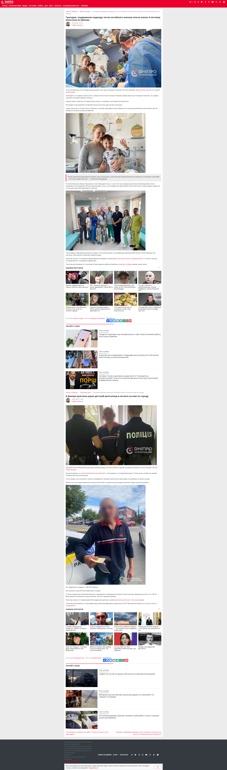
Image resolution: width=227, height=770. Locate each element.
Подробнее (92, 768)
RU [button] (190, 2)
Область (58, 6)
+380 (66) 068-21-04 (70, 761)
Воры (99, 658)
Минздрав (71, 92)
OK (158, 767)
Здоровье (93, 318)
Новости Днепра (72, 11)
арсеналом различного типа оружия (127, 600)
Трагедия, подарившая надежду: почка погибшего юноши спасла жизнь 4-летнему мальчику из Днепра (138, 733)
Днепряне (101, 318)
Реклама (84, 6)
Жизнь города (85, 11)
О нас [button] (115, 755)
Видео (25, 6)
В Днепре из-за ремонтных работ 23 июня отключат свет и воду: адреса (87, 733)
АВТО (51, 6)
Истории (32, 6)
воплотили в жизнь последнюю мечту (130, 259)
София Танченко (77, 25)
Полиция (94, 658)
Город (4, 6)
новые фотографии (125, 264)
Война (40, 6)
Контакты (124, 755)
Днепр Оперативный (143, 90)
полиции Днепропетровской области (93, 473)
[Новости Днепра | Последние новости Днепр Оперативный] (7, 2)
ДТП (46, 6)
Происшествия (15, 6)
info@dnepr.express (73, 763)
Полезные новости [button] (71, 6)
